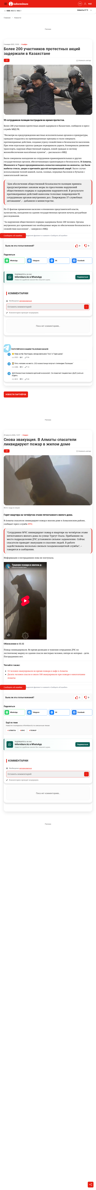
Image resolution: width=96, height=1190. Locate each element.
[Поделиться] (91, 1184)
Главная (7, 18)
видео (26, 454)
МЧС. (30, 542)
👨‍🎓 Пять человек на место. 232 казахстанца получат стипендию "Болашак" (42, 363)
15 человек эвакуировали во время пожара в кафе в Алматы (38, 689)
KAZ (90, 4)
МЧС (23, 749)
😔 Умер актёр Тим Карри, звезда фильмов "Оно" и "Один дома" (37, 354)
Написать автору (84, 60)
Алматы (12, 749)
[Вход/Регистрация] (84, 3)
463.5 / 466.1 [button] (14, 11)
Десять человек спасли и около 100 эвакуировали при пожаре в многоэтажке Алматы (46, 695)
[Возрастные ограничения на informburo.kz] (79, 3)
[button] (84, 10)
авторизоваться (25, 301)
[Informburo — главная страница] (19, 3)
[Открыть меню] (6, 3)
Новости (17, 18)
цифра (24, 44)
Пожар (33, 749)
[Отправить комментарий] (86, 307)
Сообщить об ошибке (13, 235)
